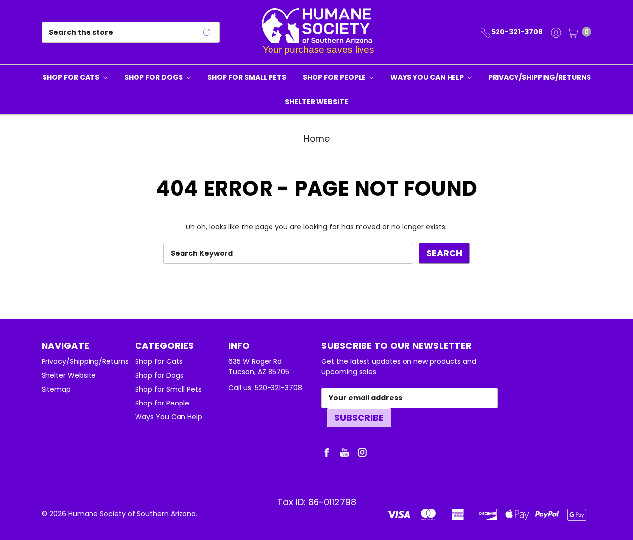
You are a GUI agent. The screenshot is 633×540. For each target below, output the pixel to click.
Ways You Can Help (427, 77)
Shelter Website (316, 102)
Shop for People (335, 77)
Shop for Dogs (154, 77)
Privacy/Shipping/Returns (539, 77)
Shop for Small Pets (246, 77)
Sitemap (56, 389)
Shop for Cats (72, 77)
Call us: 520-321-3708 (265, 388)
